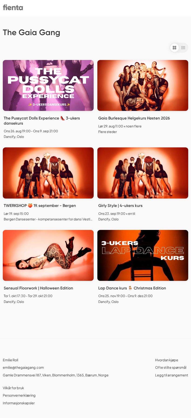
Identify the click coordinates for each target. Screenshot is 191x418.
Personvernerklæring (19, 395)
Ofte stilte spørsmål (170, 367)
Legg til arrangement (171, 375)
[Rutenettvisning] (174, 47)
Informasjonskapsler (19, 403)
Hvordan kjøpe (166, 360)
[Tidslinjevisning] (183, 47)
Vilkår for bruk (13, 388)
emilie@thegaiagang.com (23, 367)
